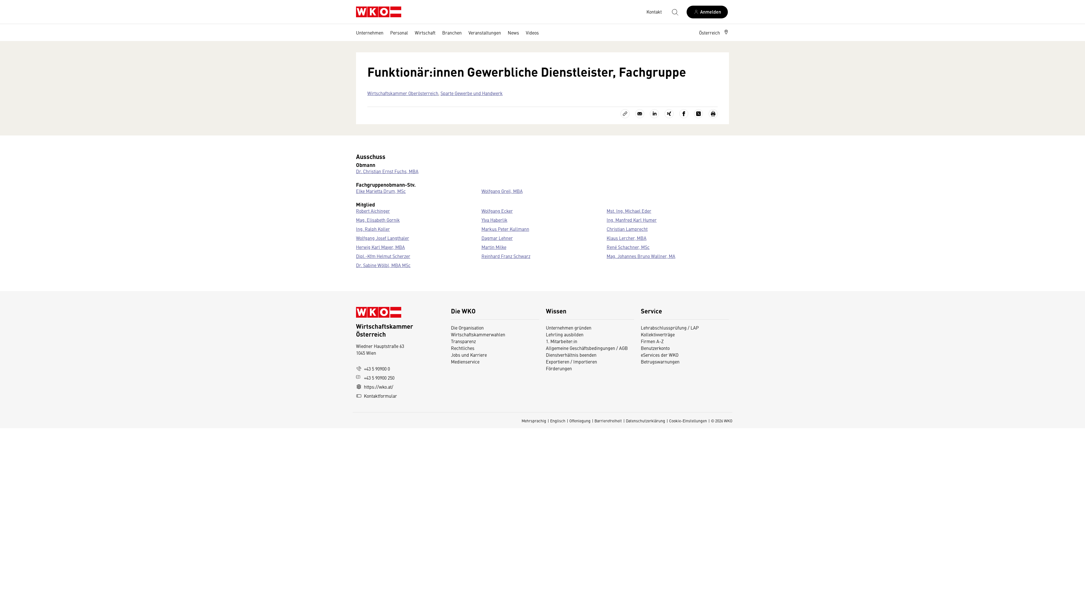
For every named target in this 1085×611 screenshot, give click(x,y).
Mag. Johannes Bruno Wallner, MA (641, 256)
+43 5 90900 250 (379, 378)
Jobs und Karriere (469, 355)
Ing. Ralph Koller (373, 229)
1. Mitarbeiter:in (561, 341)
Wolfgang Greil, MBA (502, 191)
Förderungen (559, 368)
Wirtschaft (425, 32)
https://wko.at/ (378, 387)
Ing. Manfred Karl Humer (632, 220)
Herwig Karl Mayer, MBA (380, 247)
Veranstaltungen (484, 32)
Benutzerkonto (655, 348)
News (513, 32)
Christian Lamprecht (627, 229)
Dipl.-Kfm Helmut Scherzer (383, 256)
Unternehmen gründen (568, 327)
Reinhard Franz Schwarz (505, 256)
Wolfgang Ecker (497, 211)
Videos (532, 32)
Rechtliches (462, 348)
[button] (714, 32)
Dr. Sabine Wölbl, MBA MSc (383, 265)
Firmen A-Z (652, 341)
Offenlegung (580, 420)
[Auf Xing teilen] (669, 113)
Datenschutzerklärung (645, 420)
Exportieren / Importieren (571, 361)
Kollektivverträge (658, 334)
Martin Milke (493, 247)
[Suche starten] (674, 11)
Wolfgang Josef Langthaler (382, 238)
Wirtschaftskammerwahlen (478, 334)
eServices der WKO (659, 355)
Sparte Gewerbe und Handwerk (471, 93)
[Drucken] (713, 113)
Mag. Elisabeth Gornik (378, 220)
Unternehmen (369, 32)
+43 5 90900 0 (377, 368)
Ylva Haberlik (494, 220)
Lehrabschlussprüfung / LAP (670, 327)
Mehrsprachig (534, 420)
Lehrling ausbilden (564, 334)
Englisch (557, 420)
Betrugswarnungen (661, 361)
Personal (399, 32)
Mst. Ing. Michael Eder (629, 211)
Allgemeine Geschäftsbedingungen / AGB (587, 348)
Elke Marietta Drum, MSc (381, 191)
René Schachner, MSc (628, 247)
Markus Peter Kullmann (505, 229)
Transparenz (463, 341)
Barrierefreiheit (608, 420)
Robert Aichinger (373, 211)
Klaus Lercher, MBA (626, 238)
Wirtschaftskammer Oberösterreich (402, 93)
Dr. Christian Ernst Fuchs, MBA (387, 171)
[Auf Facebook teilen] (683, 113)
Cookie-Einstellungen (688, 420)
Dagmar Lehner (497, 238)
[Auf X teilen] (698, 113)
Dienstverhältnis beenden (571, 355)
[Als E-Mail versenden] (639, 113)
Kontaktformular (380, 396)
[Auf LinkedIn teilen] (654, 113)
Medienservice (465, 361)
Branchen (452, 32)
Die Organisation (467, 327)
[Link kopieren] (625, 113)
